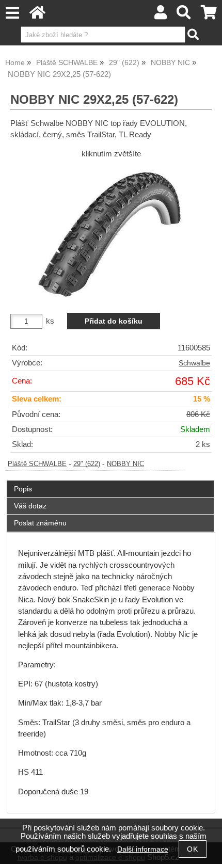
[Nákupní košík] (209, 15)
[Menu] (12, 13)
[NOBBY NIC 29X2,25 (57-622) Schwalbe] (111, 231)
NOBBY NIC (125, 464)
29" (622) (86, 464)
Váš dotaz (30, 506)
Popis (23, 489)
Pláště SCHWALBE (37, 464)
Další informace (142, 849)
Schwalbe (194, 363)
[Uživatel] (160, 15)
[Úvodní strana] (37, 15)
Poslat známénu (40, 523)
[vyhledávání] (184, 15)
